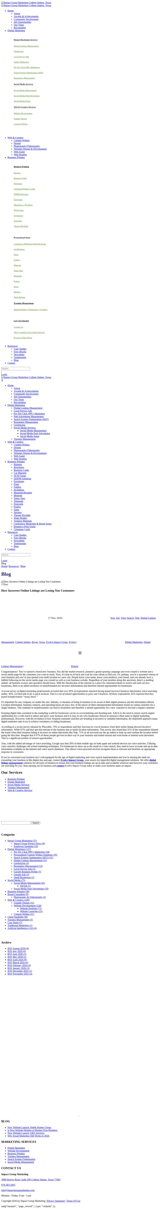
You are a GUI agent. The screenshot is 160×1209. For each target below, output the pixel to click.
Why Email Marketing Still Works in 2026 (29, 1136)
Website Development (23, 113)
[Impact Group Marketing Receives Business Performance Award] (89, 1115)
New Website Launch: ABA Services (26, 1133)
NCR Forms (19, 210)
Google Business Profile (27, 871)
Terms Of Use (73, 1201)
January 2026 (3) (21, 968)
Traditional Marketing (20, 925)
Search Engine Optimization (21, 1159)
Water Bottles (19, 297)
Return (74, 666)
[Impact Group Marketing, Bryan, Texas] (72, 1071)
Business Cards (20, 178)
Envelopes (18, 199)
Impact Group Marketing (22, 840)
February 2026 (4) (22, 965)
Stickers (17, 292)
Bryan (35, 642)
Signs (16, 286)
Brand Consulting (18, 894)
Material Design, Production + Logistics (31, 309)
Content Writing (21, 124)
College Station (22, 642)
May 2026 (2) (19, 957)
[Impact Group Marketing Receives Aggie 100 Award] (72, 1115)
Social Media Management (25, 90)
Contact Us (18, 327)
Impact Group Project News (29, 843)
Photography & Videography (30, 897)
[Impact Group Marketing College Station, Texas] (26, 2)
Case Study (15, 922)
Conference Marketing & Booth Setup (30, 244)
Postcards (18, 221)
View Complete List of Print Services (29, 332)
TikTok (25, 886)
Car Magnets (19, 249)
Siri (118, 618)
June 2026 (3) (19, 954)
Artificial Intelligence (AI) (22, 928)
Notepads (18, 276)
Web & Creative (18, 900)
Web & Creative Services (20, 790)
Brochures (18, 183)
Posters (17, 281)
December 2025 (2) (22, 971)
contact (60, 765)
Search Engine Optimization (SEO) (28, 73)
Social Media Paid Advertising (27, 96)
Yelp (137, 618)
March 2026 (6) (20, 962)
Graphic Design (20, 118)
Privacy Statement (56, 1201)
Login (4, 374)
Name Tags (18, 270)
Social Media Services (18, 784)
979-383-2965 (8, 1185)
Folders (17, 260)
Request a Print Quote (23, 338)
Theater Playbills (21, 226)
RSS (10, 948)
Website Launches (31, 911)
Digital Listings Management (26, 46)
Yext (112, 618)
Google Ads (21, 874)
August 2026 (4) (20, 948)
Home (4, 566)
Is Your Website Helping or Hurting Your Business (33, 1130)
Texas (42, 642)
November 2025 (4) (22, 974)
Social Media (16, 880)
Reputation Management (24, 78)
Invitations (18, 215)
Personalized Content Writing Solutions (35, 854)
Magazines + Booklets (23, 205)
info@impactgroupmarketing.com (18, 1190)
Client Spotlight (18, 917)
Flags (16, 254)
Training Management (18, 787)
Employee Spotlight (26, 846)
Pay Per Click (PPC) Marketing (27, 67)
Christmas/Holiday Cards (24, 189)
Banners (17, 173)
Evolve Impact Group (57, 642)
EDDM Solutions (21, 194)
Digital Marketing (133, 642)
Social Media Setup (22, 101)
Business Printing (16, 779)
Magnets (17, 265)
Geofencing (19, 51)
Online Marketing (21, 62)
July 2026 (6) (19, 951)
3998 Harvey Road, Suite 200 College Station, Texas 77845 (30, 1179)
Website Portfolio (31, 908)
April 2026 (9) (19, 959)
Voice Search (127, 618)
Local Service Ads (21, 57)
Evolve (72, 642)
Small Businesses (24, 877)
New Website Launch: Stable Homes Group (30, 1127)
